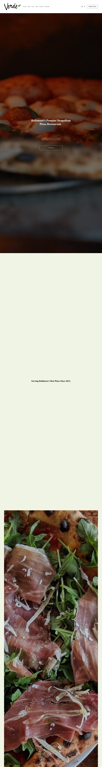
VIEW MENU (51, 147)
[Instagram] (82, 6)
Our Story (25, 6)
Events (32, 6)
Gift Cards (41, 6)
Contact (36, 6)
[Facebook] (84, 6)
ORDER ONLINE (92, 6)
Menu (29, 6)
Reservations (47, 6)
